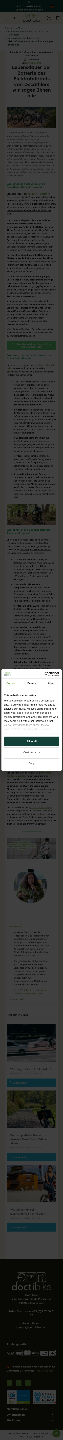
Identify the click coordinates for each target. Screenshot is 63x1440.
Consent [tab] (11, 683)
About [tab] (51, 683)
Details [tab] (31, 683)
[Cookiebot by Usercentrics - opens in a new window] (45, 674)
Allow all (32, 741)
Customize (29, 752)
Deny (32, 763)
